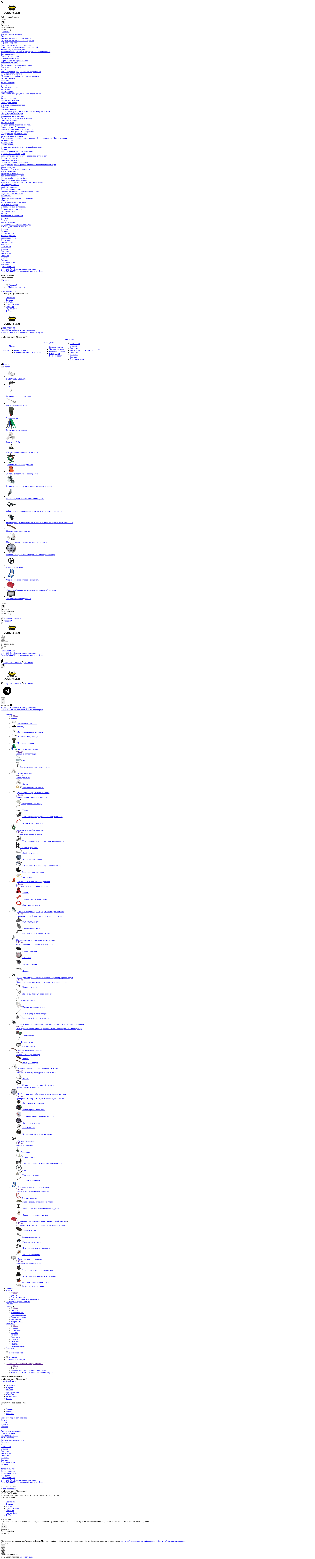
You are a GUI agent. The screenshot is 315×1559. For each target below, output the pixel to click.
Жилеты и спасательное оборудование (32, 886)
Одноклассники (12, 304)
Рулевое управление (24, 1145)
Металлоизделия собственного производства (35, 944)
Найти (4, 1526)
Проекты (4, 1424)
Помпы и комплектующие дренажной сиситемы (36, 1073)
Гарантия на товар (8, 1473)
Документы (6, 1453)
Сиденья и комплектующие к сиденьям (32, 1191)
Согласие (5, 1455)
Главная (9, 1409)
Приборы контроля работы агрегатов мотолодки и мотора (40, 1098)
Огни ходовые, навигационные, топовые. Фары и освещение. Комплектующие (49, 1029)
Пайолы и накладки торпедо (28, 1055)
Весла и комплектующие (26, 754)
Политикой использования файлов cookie (138, 1541)
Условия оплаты (8, 1469)
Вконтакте (10, 298)
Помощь (14, 1310)
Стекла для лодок (8, 1433)
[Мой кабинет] (2, 660)
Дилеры (4, 1460)
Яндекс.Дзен (11, 309)
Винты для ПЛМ (23, 778)
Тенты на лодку (7, 1438)
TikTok (9, 311)
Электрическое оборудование (28, 1263)
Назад (15, 716)
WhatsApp (10, 307)
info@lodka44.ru (9, 291)
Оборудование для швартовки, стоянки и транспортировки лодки (43, 982)
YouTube (9, 302)
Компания (15, 1328)
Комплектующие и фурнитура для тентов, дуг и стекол (39, 916)
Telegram (9, 300)
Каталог (14, 718)
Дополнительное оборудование (29, 834)
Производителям (8, 1462)
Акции (4, 1422)
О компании (6, 1447)
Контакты (10, 1414)
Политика (5, 1458)
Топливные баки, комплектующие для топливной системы (40, 1225)
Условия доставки (8, 1471)
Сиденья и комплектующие (12, 1440)
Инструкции (6, 1475)
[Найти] (3, 22)
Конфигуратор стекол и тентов (14, 1418)
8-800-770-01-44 (8, 267)
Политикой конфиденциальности (172, 1541)
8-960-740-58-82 (22, 271)
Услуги (14, 1295)
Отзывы (4, 1449)
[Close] (3, 1545)
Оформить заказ (26, 1557)
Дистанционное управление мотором (31, 797)
